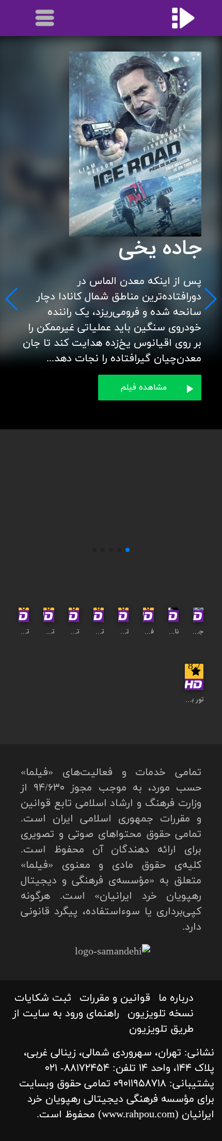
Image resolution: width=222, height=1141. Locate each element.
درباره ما (176, 998)
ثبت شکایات (42, 998)
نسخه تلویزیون (161, 1013)
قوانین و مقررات (115, 998)
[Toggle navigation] (45, 18)
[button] (127, 550)
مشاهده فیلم (143, 387)
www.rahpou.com (138, 1115)
